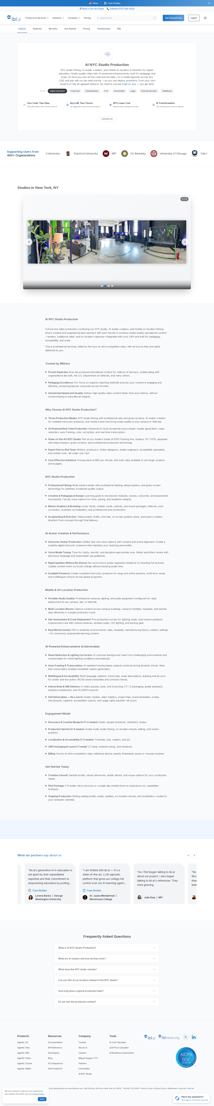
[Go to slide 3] (109, 286)
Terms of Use (146, 1088)
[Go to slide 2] (105, 286)
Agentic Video (24, 1058)
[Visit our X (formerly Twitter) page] (186, 1037)
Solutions (56, 17)
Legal (132, 91)
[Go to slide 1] (102, 286)
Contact (82, 1042)
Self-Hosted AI (55, 1068)
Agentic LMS (23, 1053)
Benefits (53, 28)
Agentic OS (22, 1042)
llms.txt (191, 1088)
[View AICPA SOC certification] (186, 1055)
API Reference (55, 1047)
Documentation (55, 1042)
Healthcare (167, 91)
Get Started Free (173, 18)
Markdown (172, 1088)
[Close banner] (209, 3)
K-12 (106, 91)
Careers (82, 1053)
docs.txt (182, 1088)
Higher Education (57, 91)
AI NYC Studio (85, 1074)
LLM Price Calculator (119, 1047)
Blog (50, 1058)
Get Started (70, 28)
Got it (42, 1099)
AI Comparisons (55, 1063)
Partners (83, 1063)
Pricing (87, 17)
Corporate (75, 91)
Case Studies (112, 3)
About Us (83, 1047)
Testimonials (103, 28)
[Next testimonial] (194, 855)
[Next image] (185, 241)
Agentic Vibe (23, 1047)
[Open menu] (205, 18)
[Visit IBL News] (168, 1037)
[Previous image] (28, 241)
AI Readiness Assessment (121, 1053)
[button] (191, 1098)
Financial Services (149, 91)
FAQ (119, 28)
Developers (53, 1053)
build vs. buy (129, 84)
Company (72, 17)
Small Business (91, 91)
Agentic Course (24, 1063)
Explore (22, 28)
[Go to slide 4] (112, 286)
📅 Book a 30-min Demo (91, 8)
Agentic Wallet (24, 1068)
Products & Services (35, 17)
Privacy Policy (160, 1088)
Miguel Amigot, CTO (88, 1058)
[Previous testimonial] (188, 855)
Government (119, 91)
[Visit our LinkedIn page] (194, 1037)
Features (37, 28)
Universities (84, 1068)
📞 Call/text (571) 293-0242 (121, 8)
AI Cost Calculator (117, 1042)
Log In (194, 18)
